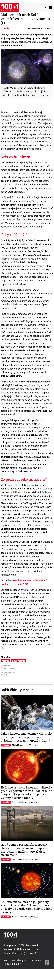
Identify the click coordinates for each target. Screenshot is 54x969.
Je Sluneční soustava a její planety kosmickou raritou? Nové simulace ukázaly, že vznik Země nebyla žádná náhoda (26, 907)
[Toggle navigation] (50, 7)
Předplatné (10, 945)
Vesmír (6, 745)
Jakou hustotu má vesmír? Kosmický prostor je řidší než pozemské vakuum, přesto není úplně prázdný (27, 737)
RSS (21, 945)
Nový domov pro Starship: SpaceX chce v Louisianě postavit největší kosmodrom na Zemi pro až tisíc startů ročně (24, 850)
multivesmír (18, 660)
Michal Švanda (18, 745)
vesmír (5, 660)
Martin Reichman (19, 859)
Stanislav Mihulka (34, 28)
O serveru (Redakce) (24, 953)
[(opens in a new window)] (47, 954)
